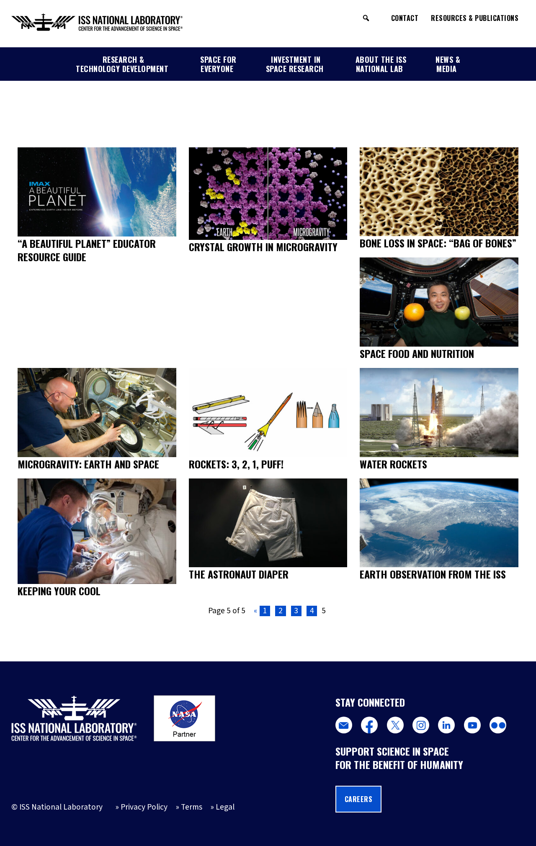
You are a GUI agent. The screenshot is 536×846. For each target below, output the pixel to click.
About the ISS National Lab (381, 64)
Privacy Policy (144, 807)
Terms (191, 807)
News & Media (448, 64)
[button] (366, 18)
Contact (405, 18)
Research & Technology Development (122, 64)
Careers (359, 799)
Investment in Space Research (295, 64)
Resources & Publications (474, 18)
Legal (225, 807)
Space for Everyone (218, 64)
